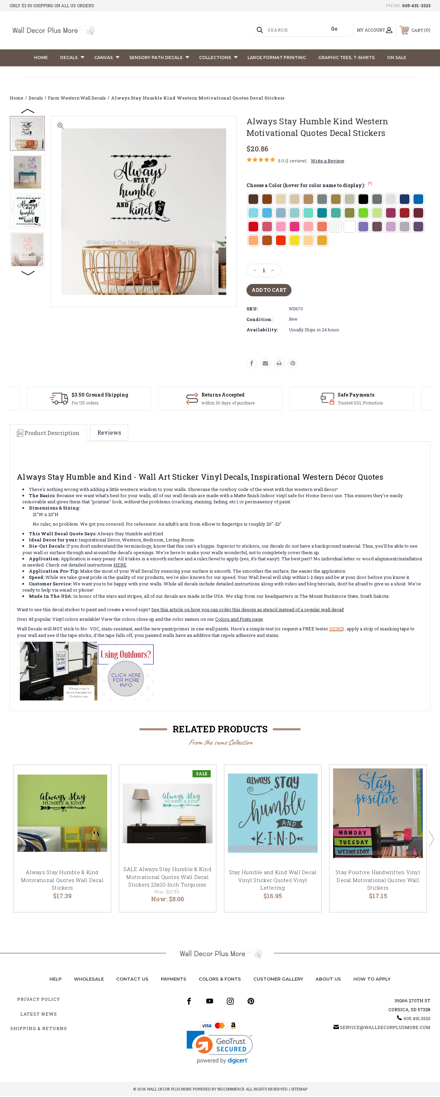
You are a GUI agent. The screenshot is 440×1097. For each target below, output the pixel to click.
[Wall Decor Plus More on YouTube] (210, 1001)
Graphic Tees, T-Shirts (346, 57)
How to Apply (371, 979)
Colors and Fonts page (239, 619)
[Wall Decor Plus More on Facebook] (189, 1001)
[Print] (279, 363)
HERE (119, 565)
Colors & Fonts (220, 979)
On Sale (396, 57)
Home (41, 57)
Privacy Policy (38, 999)
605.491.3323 (417, 1018)
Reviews (109, 432)
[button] (219, 1047)
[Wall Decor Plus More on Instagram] (230, 1001)
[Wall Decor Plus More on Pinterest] (251, 1001)
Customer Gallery (278, 979)
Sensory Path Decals (156, 57)
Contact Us (132, 979)
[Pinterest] (293, 363)
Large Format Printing (277, 57)
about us (328, 979)
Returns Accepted (222, 394)
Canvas (103, 57)
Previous (28, 110)
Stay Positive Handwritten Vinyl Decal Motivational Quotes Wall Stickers (378, 880)
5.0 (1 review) (292, 161)
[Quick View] (97, 778)
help (56, 979)
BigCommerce (231, 1089)
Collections (215, 57)
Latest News (38, 1014)
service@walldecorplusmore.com (385, 1027)
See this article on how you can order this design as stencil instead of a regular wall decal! (247, 609)
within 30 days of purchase (228, 402)
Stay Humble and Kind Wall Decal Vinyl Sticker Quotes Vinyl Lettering (273, 880)
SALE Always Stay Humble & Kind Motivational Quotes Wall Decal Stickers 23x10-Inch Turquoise (167, 877)
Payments (173, 979)
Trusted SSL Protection (360, 402)
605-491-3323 (416, 5)
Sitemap (299, 1089)
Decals (69, 57)
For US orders (85, 402)
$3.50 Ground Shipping (100, 394)
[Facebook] (251, 363)
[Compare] (97, 811)
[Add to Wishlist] (97, 794)
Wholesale (89, 979)
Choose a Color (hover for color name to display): (309, 185)
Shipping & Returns (38, 1028)
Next (28, 272)
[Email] (265, 363)
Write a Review (327, 161)
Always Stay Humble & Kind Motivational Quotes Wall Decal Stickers (62, 880)
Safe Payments (356, 394)
